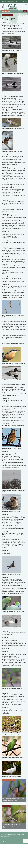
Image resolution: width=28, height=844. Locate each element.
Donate (24, 11)
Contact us (3, 1)
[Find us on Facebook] (25, 1)
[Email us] (23, 1)
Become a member (6, 11)
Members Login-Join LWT (12, 1)
